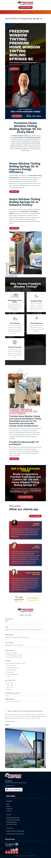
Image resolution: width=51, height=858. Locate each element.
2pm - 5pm (10, 687)
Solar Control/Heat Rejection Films (16, 663)
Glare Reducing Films (12, 674)
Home (7, 804)
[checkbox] (5, 665)
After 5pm (9, 689)
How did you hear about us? (13, 693)
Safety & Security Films (13, 667)
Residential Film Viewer (11, 822)
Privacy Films (10, 672)
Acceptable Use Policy (10, 721)
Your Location (9, 642)
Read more (14, 69)
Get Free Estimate (25, 7)
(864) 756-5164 (25, 615)
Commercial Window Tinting (14, 657)
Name (6, 621)
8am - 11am (10, 682)
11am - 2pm (10, 685)
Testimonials (9, 808)
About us (8, 806)
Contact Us (8, 810)
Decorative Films (11, 665)
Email (6, 627)
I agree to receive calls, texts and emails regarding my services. (25, 711)
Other (8, 676)
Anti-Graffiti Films (11, 670)
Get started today (25, 497)
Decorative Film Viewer (11, 824)
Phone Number (9, 635)
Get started (17, 116)
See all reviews (35, 516)
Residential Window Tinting (14, 655)
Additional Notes (10, 699)
